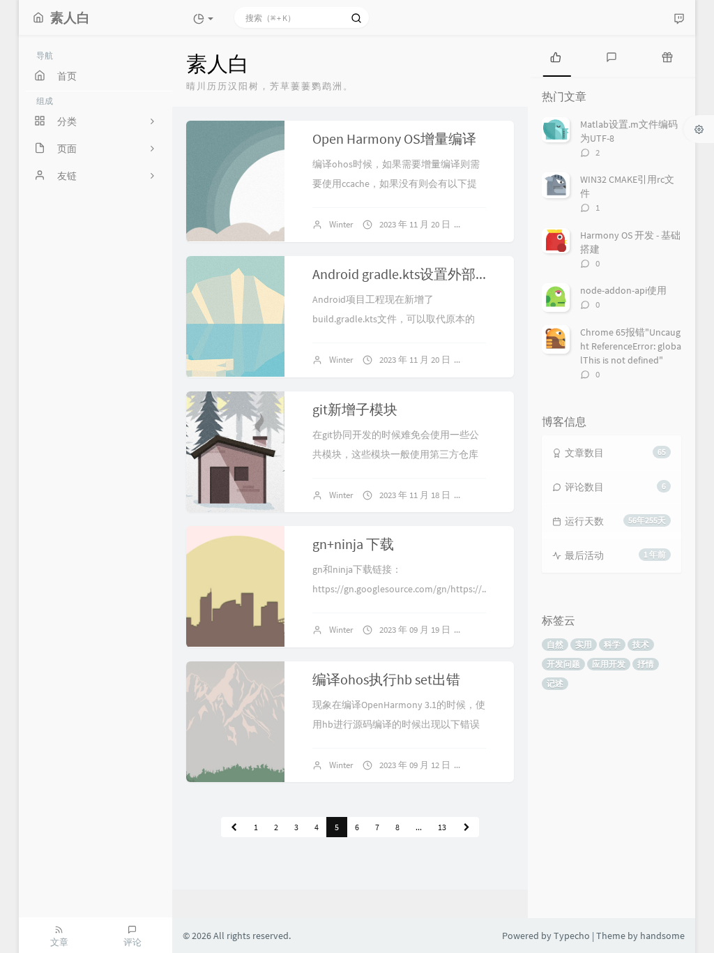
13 (442, 827)
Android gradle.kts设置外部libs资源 (418, 274)
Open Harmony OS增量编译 (394, 138)
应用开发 (608, 664)
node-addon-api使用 (623, 290)
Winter (341, 224)
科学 (612, 644)
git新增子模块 (354, 409)
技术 (640, 644)
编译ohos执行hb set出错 (386, 679)
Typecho (572, 935)
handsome (662, 935)
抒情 (645, 664)
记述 (555, 683)
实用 (583, 644)
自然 (555, 644)
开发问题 (563, 664)
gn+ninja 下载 (353, 544)
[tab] (556, 56)
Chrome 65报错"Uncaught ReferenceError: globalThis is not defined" (630, 346)
